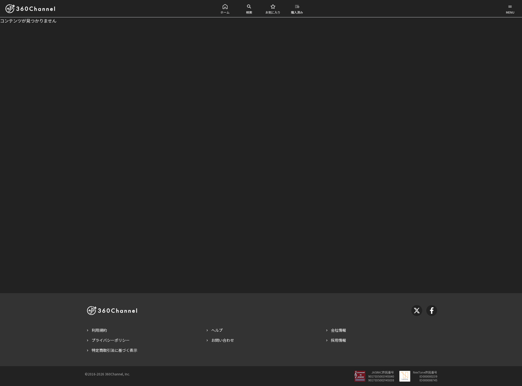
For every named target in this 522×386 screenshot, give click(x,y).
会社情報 (338, 330)
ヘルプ (217, 330)
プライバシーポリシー (111, 340)
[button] (225, 8)
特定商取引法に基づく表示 (114, 350)
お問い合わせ (222, 340)
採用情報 (338, 340)
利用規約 (99, 330)
